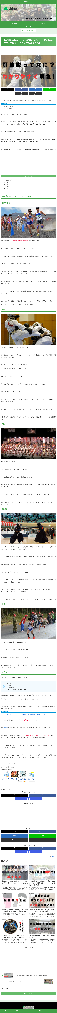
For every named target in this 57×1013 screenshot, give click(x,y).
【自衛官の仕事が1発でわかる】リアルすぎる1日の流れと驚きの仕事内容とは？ (24, 714)
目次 (26, 176)
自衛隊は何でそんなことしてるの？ (12, 179)
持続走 (7, 188)
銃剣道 (7, 186)
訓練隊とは (8, 180)
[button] (21, 93)
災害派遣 (6, 727)
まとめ (6, 190)
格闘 (7, 182)
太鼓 (7, 184)
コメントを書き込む (28, 993)
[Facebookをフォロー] (42, 795)
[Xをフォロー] (14, 795)
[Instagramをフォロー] (28, 798)
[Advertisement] (28, 50)
